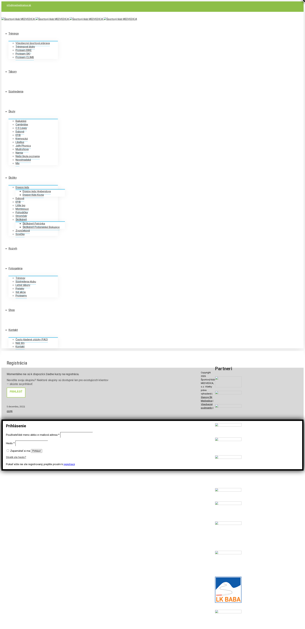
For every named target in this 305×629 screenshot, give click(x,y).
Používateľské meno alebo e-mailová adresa (32, 434)
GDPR (10, 411)
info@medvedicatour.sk (19, 5)
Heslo (10, 443)
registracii (69, 464)
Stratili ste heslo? (16, 457)
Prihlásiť (16, 391)
